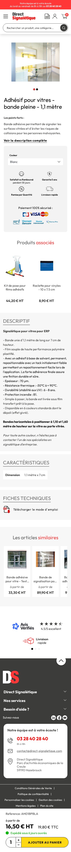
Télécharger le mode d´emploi (35, 509)
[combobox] (35, 162)
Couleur (13, 155)
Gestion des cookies (50, 800)
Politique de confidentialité (33, 794)
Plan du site (46, 805)
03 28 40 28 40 (32, 738)
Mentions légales (26, 805)
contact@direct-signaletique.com (39, 751)
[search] (63, 27)
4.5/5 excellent (51, 629)
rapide (42, 641)
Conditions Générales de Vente (33, 788)
